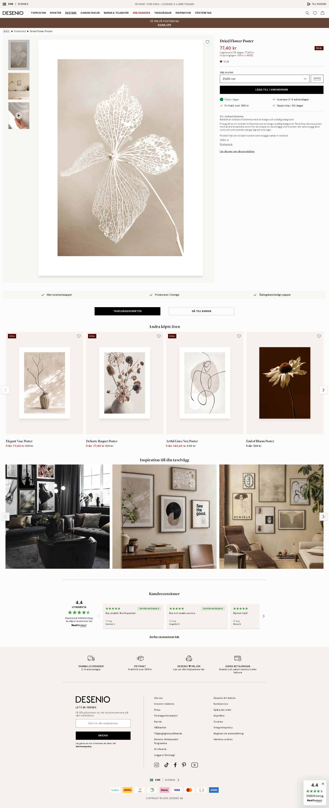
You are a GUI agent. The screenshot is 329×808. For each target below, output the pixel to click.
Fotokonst (20, 31)
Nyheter (55, 12)
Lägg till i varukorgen (271, 89)
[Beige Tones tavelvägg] (164, 517)
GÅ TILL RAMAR (201, 311)
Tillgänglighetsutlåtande (168, 733)
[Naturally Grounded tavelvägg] (271, 517)
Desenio (174, 798)
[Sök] (307, 13)
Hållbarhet (160, 727)
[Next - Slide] (323, 390)
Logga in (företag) (164, 755)
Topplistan (38, 12)
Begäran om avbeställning (228, 733)
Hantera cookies (223, 739)
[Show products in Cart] (322, 13)
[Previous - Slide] (5, 390)
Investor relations (164, 703)
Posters (71, 12)
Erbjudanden (141, 12)
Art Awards (160, 749)
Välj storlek (226, 72)
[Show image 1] (18, 55)
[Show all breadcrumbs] (6, 31)
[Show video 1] (18, 115)
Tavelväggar (162, 12)
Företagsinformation (166, 715)
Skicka (103, 735)
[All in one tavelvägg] (57, 517)
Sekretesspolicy (84, 746)
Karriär (158, 721)
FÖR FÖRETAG (203, 12)
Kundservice (221, 703)
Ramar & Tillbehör (116, 12)
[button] (317, 79)
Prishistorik (226, 144)
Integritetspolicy (223, 727)
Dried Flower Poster (41, 31)
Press (157, 709)
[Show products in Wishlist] (315, 13)
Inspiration (183, 12)
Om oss (158, 698)
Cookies (218, 721)
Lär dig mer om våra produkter (237, 151)
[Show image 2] (18, 86)
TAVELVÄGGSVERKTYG (127, 311)
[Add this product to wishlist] (207, 42)
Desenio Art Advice (225, 698)
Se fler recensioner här (164, 636)
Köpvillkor (219, 715)
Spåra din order (222, 709)
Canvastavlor (90, 12)
